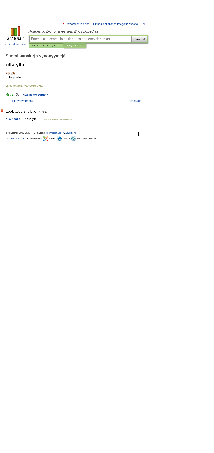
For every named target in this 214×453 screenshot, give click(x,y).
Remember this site (77, 24)
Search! (140, 39)
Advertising (70, 132)
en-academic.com (15, 44)
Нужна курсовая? (35, 94)
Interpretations (74, 45)
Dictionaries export (15, 138)
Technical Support (55, 132)
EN (143, 24)
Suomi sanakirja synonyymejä (46, 45)
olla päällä (13, 119)
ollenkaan (135, 100)
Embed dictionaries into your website (115, 24)
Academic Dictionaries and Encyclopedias (63, 31)
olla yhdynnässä (22, 100)
